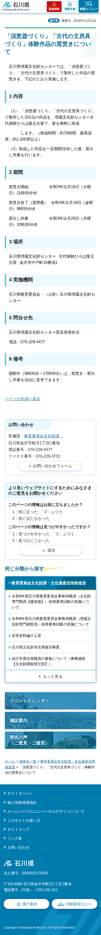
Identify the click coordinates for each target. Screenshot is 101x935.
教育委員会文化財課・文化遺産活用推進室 (49, 583)
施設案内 (18, 720)
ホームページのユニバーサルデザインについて (46, 811)
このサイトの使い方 (23, 820)
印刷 (55, 20)
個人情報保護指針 (22, 802)
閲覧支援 (70, 8)
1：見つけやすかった (31, 534)
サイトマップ (18, 829)
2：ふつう (54, 512)
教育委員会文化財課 (43, 436)
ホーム (10, 761)
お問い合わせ (18, 847)
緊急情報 (54, 8)
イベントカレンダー (30, 700)
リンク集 (14, 838)
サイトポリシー (20, 793)
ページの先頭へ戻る (22, 399)
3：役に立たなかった (31, 518)
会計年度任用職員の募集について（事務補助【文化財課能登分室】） (48, 661)
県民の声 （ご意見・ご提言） (30, 740)
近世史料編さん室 (26, 635)
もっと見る (53, 676)
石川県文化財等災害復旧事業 (36, 647)
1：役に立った (25, 512)
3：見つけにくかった (31, 541)
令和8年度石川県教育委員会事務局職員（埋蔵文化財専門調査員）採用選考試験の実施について (51, 621)
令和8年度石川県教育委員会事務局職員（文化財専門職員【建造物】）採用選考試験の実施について (51, 601)
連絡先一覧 (27, 761)
